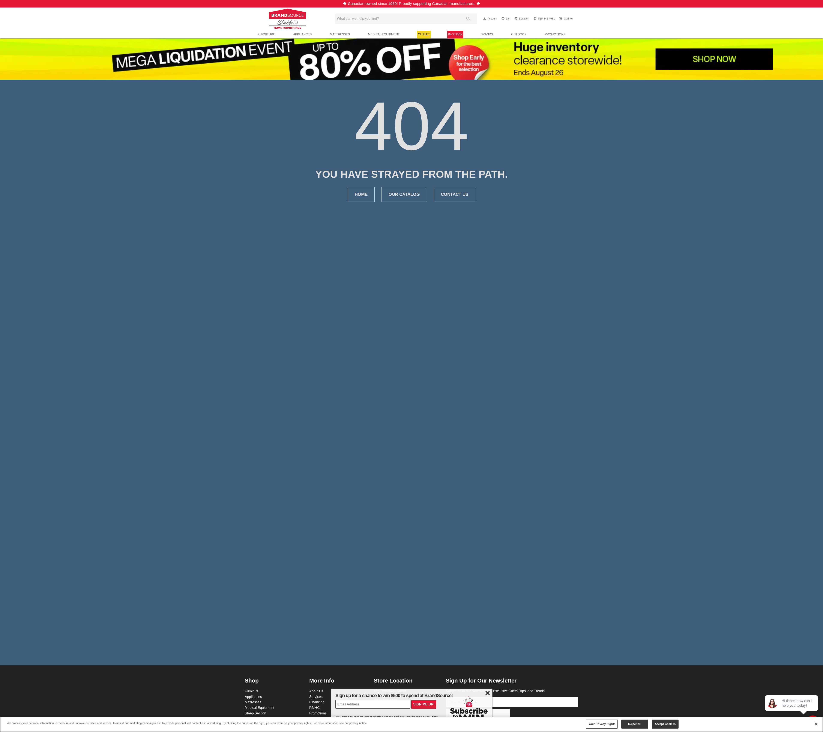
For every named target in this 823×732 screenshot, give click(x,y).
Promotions (555, 34)
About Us (316, 691)
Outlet (424, 34)
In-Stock (455, 34)
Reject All (634, 724)
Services (316, 697)
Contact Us (454, 194)
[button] (484, 18)
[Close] (816, 724)
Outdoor (519, 34)
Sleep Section (255, 713)
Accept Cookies (665, 724)
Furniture (266, 34)
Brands (487, 34)
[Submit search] (468, 18)
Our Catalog (404, 194)
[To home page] (287, 18)
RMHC (314, 708)
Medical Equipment (384, 34)
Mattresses (340, 34)
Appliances (302, 34)
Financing (316, 702)
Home (361, 194)
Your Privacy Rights (602, 724)
